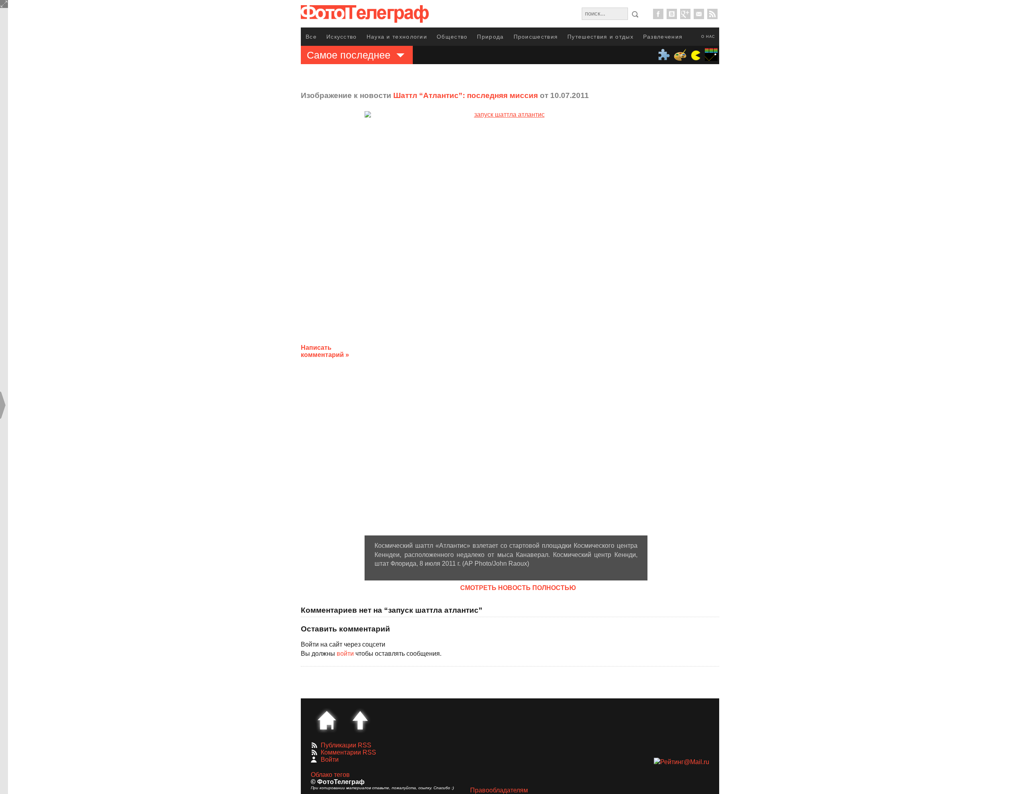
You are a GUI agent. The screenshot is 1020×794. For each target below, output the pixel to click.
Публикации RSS (346, 745)
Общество (452, 36)
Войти (330, 759)
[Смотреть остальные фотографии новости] (506, 323)
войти (345, 653)
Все (311, 36)
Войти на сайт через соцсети (343, 644)
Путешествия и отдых (600, 36)
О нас (708, 37)
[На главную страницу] (327, 720)
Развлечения (663, 36)
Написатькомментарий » (325, 351)
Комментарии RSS (348, 752)
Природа (490, 36)
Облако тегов (330, 774)
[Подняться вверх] (360, 720)
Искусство (341, 36)
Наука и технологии (397, 36)
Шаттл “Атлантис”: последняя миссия (465, 95)
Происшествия (536, 36)
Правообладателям (499, 790)
